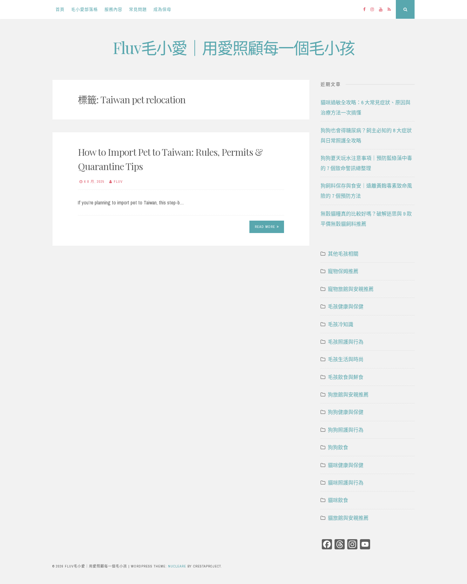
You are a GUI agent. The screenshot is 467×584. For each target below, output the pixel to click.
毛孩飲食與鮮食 (345, 377)
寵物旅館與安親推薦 (351, 288)
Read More (265, 226)
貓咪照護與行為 (345, 482)
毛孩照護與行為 (345, 341)
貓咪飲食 (338, 500)
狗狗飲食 (338, 447)
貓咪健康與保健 (345, 465)
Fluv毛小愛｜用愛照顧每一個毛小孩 (234, 47)
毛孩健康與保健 (345, 306)
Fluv (118, 181)
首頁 (60, 9)
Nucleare (177, 566)
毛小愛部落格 (84, 9)
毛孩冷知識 (340, 324)
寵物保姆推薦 (343, 271)
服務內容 (113, 9)
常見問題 (138, 9)
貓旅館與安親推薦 (348, 517)
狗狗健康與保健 (345, 412)
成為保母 (162, 9)
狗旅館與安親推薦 (348, 394)
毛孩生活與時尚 (345, 359)
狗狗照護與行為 (345, 429)
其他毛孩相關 (343, 253)
